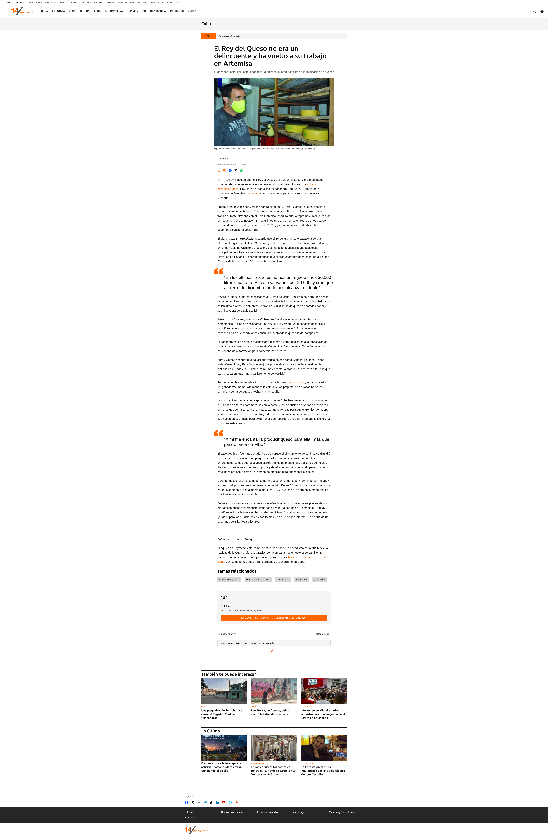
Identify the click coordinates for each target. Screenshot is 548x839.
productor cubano (258, 579)
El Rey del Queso (229, 579)
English (193, 11)
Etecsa (39, 2)
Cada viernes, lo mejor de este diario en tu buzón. (274, 618)
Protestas (74, 2)
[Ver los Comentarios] (225, 170)
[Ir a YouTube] (224, 802)
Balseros (63, 2)
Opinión (133, 11)
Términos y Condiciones (341, 812)
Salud (30, 2)
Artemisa (301, 579)
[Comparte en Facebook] (230, 170)
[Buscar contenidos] (534, 11)
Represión (99, 2)
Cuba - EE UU (172, 2)
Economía (58, 11)
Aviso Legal (299, 812)
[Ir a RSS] (237, 802)
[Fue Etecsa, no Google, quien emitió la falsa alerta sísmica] (274, 691)
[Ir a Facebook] (187, 802)
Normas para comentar (232, 812)
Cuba (44, 11)
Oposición (141, 2)
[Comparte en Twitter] (236, 170)
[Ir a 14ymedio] (24, 11)
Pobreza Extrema (126, 2)
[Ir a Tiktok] (212, 802)
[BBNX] (196, 830)
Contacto (189, 817)
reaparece (252, 193)
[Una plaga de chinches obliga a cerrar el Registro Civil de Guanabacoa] (224, 691)
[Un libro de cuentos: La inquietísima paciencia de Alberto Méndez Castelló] (324, 748)
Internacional (114, 11)
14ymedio (190, 812)
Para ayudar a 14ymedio (229, 36)
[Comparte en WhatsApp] (241, 170)
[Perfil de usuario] (542, 11)
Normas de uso (323, 634)
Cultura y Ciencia (154, 11)
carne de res (296, 382)
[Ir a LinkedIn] (218, 802)
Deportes (75, 11)
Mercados (177, 11)
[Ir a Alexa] (231, 802)
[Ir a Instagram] (200, 802)
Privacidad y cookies (267, 812)
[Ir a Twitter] (193, 802)
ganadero (283, 579)
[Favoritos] (219, 170)
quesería (319, 579)
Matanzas (110, 2)
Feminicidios (51, 2)
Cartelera (93, 11)
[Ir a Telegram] (206, 802)
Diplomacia (86, 2)
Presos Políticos (156, 2)
